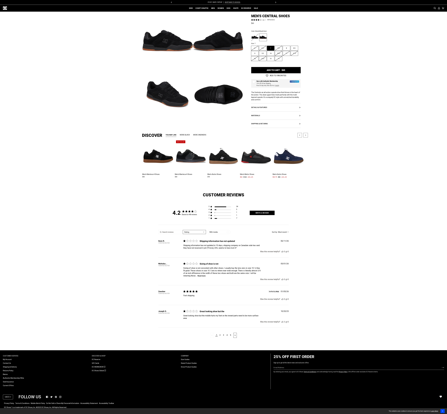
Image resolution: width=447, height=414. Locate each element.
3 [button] (223, 335)
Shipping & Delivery (10, 367)
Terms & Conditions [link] (22, 403)
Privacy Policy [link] (9, 403)
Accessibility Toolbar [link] (106, 403)
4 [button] (227, 335)
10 (270, 53)
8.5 (294, 48)
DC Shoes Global (99, 371)
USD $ (7, 397)
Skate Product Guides (189, 363)
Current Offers (8, 385)
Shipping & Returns (259, 124)
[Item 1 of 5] (191, 156)
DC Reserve (96, 359)
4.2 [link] (263, 20)
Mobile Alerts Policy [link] (38, 403)
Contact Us (7, 363)
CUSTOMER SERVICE (10, 356)
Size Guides (185, 359)
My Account (7, 359)
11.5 (294, 53)
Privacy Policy (343, 372)
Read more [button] (202, 276)
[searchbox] (170, 232)
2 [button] (220, 335)
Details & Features (259, 107)
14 (278, 58)
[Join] (441, 367)
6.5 (263, 48)
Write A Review (262, 213)
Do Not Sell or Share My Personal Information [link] (62, 403)
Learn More (434, 411)
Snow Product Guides (189, 367)
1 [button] (216, 335)
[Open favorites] (441, 396)
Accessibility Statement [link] (89, 403)
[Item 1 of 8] (158, 156)
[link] (47, 397)
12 (255, 58)
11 (286, 53)
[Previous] (171, 2)
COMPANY (185, 356)
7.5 (278, 48)
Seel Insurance (8, 382)
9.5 (263, 53)
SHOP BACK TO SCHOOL (232, 2)
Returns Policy (8, 371)
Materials (255, 115)
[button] (223, 207)
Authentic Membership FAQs (13, 378)
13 (270, 58)
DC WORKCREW (98, 367)
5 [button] (230, 335)
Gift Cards (95, 363)
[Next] (275, 2)
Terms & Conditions (310, 372)
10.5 (278, 53)
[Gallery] (158, 156)
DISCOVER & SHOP (99, 356)
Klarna (5, 374)
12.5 (262, 58)
